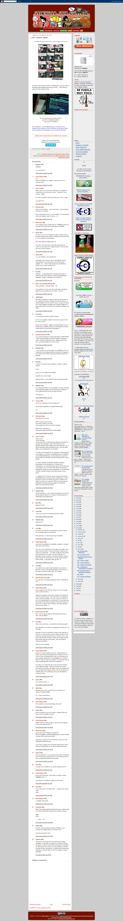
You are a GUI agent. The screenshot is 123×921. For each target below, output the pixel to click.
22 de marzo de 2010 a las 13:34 (44, 499)
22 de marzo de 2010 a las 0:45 (44, 173)
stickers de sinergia (85, 82)
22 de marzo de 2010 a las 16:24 (44, 608)
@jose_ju (38, 188)
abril (79, 547)
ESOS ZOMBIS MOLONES (83, 149)
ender (63, 154)
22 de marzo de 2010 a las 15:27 (44, 538)
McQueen (38, 207)
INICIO (77, 143)
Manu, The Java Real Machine (44, 283)
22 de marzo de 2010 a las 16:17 (44, 584)
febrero (80, 579)
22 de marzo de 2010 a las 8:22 (44, 294)
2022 (77, 502)
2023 (77, 500)
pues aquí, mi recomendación (84, 170)
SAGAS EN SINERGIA (82, 152)
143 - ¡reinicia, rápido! (40, 37)
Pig (37, 271)
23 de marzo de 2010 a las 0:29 (44, 707)
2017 (77, 513)
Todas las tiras (78, 424)
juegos (37, 679)
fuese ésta (47, 121)
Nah (37, 361)
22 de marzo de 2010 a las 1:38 (44, 251)
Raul (37, 502)
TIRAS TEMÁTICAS (81, 147)
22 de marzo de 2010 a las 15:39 (44, 562)
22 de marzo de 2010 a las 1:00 (44, 204)
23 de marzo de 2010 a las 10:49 (44, 727)
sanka (37, 511)
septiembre (81, 536)
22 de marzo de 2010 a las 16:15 (44, 574)
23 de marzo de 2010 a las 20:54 (44, 761)
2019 (77, 508)
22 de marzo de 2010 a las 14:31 (44, 525)
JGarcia (38, 752)
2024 (77, 498)
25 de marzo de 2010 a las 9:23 (44, 770)
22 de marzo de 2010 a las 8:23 (44, 311)
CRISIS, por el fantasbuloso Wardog (84, 406)
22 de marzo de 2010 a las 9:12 (44, 382)
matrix (67, 154)
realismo (35, 155)
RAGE (37, 688)
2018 (77, 511)
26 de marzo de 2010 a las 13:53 (44, 836)
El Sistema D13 (84, 383)
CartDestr (38, 839)
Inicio (51, 904)
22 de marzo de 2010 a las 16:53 (44, 647)
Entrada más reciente (35, 904)
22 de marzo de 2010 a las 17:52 (44, 676)
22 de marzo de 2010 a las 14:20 (44, 516)
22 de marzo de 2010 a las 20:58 (44, 685)
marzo (79, 549)
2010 (77, 528)
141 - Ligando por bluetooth (84, 564)
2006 (77, 590)
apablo (37, 710)
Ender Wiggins (40, 176)
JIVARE (38, 297)
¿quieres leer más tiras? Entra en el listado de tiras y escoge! (51, 135)
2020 (77, 506)
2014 (77, 519)
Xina (37, 528)
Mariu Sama (39, 222)
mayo (79, 544)
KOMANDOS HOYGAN (53, 671)
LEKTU (84, 165)
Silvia (37, 314)
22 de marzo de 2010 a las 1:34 (44, 229)
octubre (80, 534)
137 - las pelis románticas (84, 576)
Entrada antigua (66, 904)
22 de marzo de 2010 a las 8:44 (44, 331)
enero (79, 581)
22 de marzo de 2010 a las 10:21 (44, 487)
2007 (77, 588)
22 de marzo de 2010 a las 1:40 (44, 268)
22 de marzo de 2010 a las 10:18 (44, 433)
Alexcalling (39, 416)
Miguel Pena (39, 730)
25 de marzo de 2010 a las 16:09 (44, 822)
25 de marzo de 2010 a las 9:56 (44, 795)
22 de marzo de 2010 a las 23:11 (44, 698)
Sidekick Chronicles (84, 416)
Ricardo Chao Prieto (41, 334)
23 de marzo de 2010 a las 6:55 (44, 717)
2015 (77, 517)
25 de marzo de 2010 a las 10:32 (44, 804)
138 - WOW (80, 574)
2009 (77, 584)
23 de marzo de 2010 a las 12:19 (44, 749)
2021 (77, 504)
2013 (77, 521)
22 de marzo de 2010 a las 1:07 (44, 219)
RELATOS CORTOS (81, 154)
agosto (79, 538)
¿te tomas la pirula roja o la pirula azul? (51, 154)
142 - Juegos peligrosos (83, 562)
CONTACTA (79, 156)
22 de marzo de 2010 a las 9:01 (44, 345)
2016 (77, 515)
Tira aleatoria (84, 46)
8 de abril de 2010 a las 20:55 (43, 855)
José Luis (38, 436)
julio (79, 540)
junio (79, 542)
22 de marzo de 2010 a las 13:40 (44, 508)
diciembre (80, 530)
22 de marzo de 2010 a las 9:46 (44, 413)
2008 (77, 586)
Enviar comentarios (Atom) (44, 907)
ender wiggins (45, 916)
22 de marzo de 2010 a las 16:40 (44, 618)
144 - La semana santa (83, 554)
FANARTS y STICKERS (82, 145)
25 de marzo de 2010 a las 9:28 (44, 783)
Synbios (38, 401)
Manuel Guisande (40, 611)
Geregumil (39, 807)
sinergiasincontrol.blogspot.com (66, 918)
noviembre (80, 532)
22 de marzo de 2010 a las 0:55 (44, 185)
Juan (37, 764)
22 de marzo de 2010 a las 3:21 (44, 280)
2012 (77, 523)
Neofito (38, 232)
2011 (77, 525)
